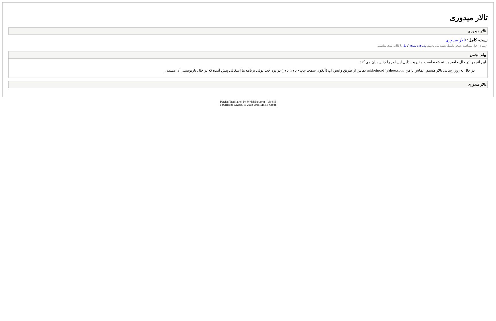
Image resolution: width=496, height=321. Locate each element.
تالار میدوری (469, 17)
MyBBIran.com (256, 101)
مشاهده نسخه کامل (414, 45)
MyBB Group (268, 104)
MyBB (238, 104)
